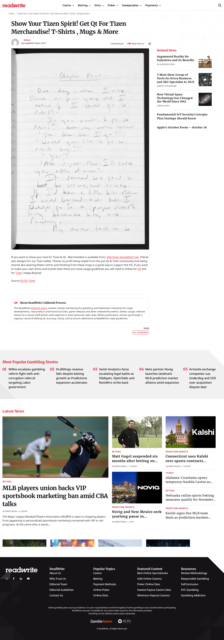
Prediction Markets (177, 452)
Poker (111, 5)
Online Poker (101, 590)
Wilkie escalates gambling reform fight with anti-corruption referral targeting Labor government (27, 378)
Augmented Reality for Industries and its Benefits (175, 58)
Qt (139, 269)
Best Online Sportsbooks (152, 573)
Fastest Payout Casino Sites (154, 590)
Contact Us (56, 595)
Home (11, 13)
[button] (220, 5)
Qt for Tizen (27, 280)
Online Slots (100, 595)
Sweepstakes (130, 5)
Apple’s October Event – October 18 (182, 127)
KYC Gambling (190, 590)
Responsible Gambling (195, 578)
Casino (66, 5)
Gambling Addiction (193, 595)
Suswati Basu (9, 511)
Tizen (19, 273)
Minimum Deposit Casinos (153, 595)
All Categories (140, 332)
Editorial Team (58, 584)
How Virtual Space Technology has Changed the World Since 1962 (175, 98)
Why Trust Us (58, 578)
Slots (97, 5)
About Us (55, 573)
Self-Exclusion (189, 584)
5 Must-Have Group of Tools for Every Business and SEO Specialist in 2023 (175, 78)
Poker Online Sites (148, 584)
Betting (83, 5)
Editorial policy (39, 308)
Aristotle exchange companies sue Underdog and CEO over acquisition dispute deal (202, 378)
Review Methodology (194, 573)
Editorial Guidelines (62, 590)
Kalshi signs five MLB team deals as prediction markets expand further (187, 517)
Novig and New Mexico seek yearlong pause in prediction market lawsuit (137, 516)
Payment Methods (104, 584)
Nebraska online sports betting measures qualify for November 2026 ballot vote (190, 500)
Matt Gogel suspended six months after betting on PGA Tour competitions (135, 460)
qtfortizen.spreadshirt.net (122, 257)
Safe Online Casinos (149, 578)
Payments (151, 5)
